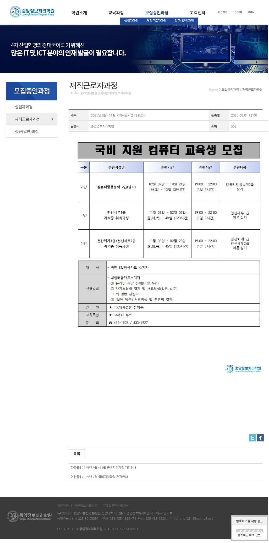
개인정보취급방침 (85, 505)
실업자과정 (131, 21)
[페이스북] (260, 437)
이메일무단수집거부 (116, 505)
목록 (76, 454)
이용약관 (63, 505)
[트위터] (252, 437)
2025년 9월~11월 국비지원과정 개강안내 (109, 467)
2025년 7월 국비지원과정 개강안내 (105, 477)
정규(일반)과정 (184, 21)
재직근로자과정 (156, 21)
